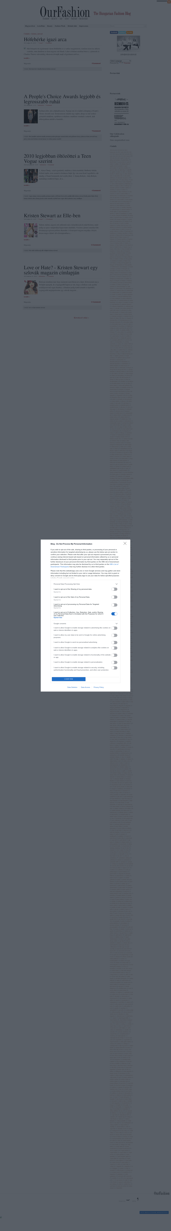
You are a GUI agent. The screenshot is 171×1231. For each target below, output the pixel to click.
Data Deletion (72, 687)
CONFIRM (68, 679)
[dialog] (85, 616)
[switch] (114, 589)
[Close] (126, 544)
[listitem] (85, 584)
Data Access (85, 687)
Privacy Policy (99, 687)
